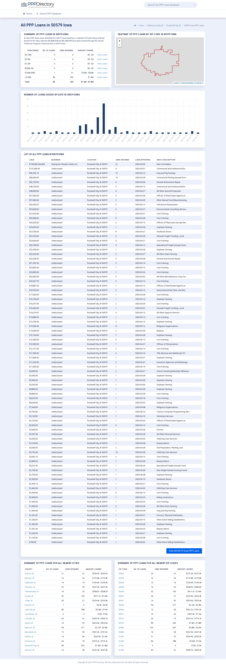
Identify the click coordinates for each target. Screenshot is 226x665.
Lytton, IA (29, 623)
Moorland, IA (30, 632)
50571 (121, 614)
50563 (121, 605)
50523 (121, 582)
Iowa (141, 25)
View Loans (102, 55)
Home (29, 13)
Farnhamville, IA (32, 591)
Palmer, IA (29, 636)
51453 (121, 650)
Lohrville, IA (30, 618)
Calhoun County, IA (155, 25)
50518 (121, 578)
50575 (121, 618)
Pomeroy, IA (30, 641)
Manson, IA (30, 627)
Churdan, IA (30, 587)
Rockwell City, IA (174, 25)
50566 (121, 609)
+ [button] (119, 40)
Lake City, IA (30, 609)
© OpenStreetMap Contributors (191, 83)
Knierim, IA (29, 605)
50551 (121, 596)
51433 (121, 636)
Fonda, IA (29, 596)
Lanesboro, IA (31, 614)
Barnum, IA (29, 578)
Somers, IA (29, 650)
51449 (121, 641)
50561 (121, 600)
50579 (121, 623)
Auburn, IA (29, 573)
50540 (121, 591)
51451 (121, 645)
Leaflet (175, 83)
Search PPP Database (50, 13)
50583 (121, 627)
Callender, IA (30, 582)
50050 (121, 573)
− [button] (119, 44)
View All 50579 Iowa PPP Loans (184, 551)
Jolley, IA (29, 600)
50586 (121, 632)
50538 (121, 587)
